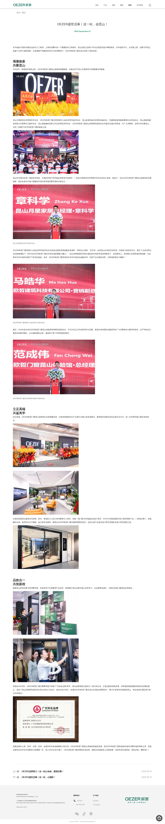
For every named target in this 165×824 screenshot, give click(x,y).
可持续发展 (96, 804)
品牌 (113, 5)
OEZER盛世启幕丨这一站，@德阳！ (39, 777)
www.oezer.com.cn (21, 807)
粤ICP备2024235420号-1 (88, 821)
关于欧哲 (140, 5)
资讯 (129, 5)
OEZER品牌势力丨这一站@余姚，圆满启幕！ (43, 771)
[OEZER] (22, 5)
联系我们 (80, 800)
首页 (96, 5)
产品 (105, 5)
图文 (24, 13)
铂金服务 (96, 800)
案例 (121, 5)
